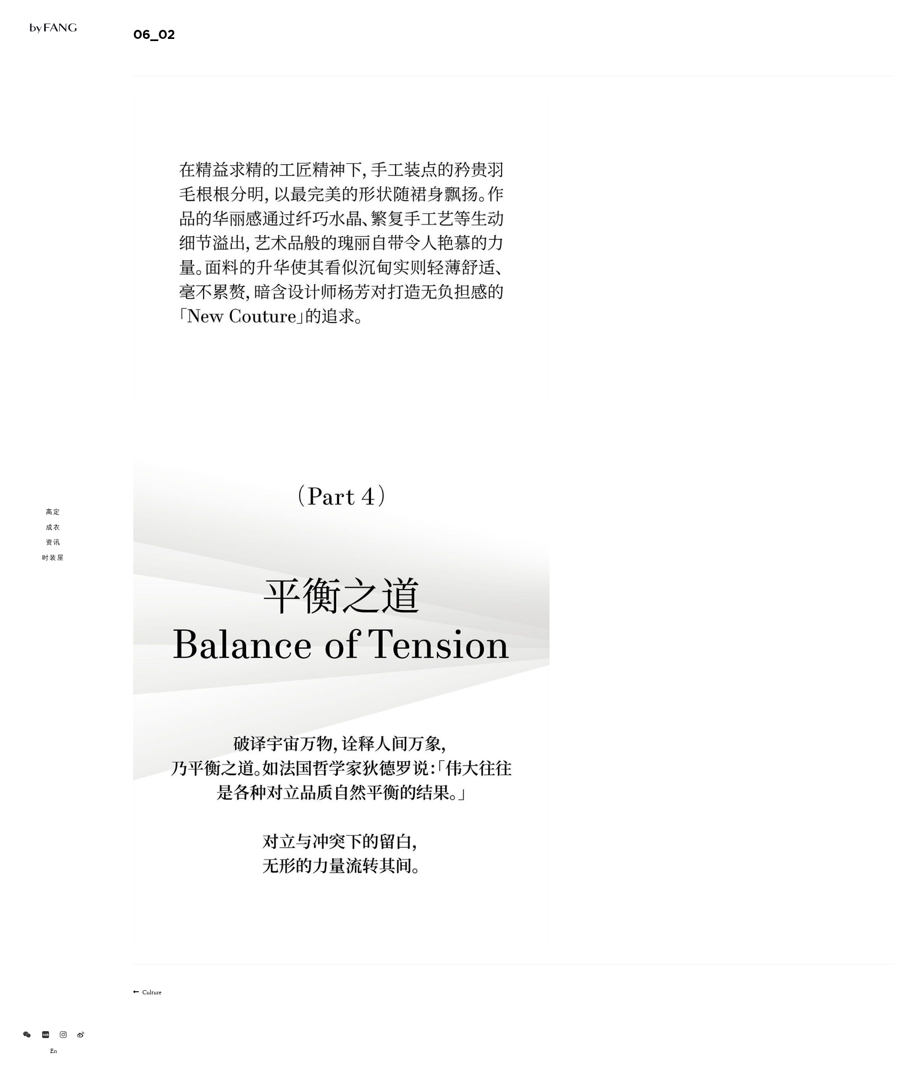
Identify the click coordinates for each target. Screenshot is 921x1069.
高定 (53, 511)
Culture (151, 993)
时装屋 (53, 557)
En (53, 1051)
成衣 (53, 527)
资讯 (53, 541)
